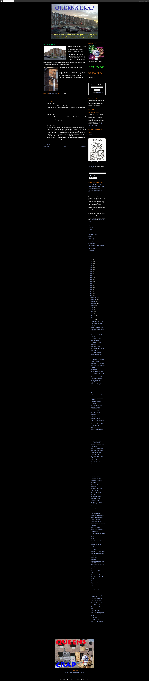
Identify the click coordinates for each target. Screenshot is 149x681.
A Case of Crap (94, 390)
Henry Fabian (61, 95)
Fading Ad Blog (91, 231)
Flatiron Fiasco (94, 490)
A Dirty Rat (93, 344)
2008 (91, 293)
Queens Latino (91, 243)
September (94, 303)
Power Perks (94, 472)
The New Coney (94, 531)
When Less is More (95, 418)
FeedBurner (100, 92)
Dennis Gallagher (52, 95)
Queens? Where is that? (96, 392)
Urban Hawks (91, 250)
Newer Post (46, 146)
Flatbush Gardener (92, 232)
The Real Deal (91, 248)
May (92, 311)
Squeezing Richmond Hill (96, 480)
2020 (91, 269)
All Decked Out (94, 459)
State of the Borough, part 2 (97, 448)
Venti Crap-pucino (95, 593)
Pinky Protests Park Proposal (97, 517)
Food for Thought (95, 474)
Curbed (90, 229)
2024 (91, 261)
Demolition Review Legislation (97, 363)
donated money (69, 73)
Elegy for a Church (95, 585)
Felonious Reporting (95, 519)
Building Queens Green (96, 508)
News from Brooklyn (95, 510)
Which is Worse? (95, 386)
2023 (91, 263)
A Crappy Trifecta (95, 572)
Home (65, 146)
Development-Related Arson (97, 625)
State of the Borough (95, 527)
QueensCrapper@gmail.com (94, 78)
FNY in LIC (93, 435)
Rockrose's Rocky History (97, 606)
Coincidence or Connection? (97, 450)
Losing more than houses (96, 452)
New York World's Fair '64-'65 (94, 184)
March (92, 315)
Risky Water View (95, 433)
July (92, 307)
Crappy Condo (94, 437)
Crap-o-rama (93, 557)
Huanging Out (94, 494)
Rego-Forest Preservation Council (96, 186)
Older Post (83, 146)
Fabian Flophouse (95, 500)
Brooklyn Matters (95, 340)
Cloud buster (94, 536)
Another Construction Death (97, 327)
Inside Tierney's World (96, 410)
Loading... (90, 134)
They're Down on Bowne (96, 464)
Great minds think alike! (96, 598)
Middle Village (76, 95)
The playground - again (96, 600)
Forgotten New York (92, 234)
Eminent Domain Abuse (96, 604)
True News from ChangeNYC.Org (95, 190)
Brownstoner (91, 227)
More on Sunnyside (95, 498)
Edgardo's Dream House (96, 574)
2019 (91, 271)
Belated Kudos (94, 627)
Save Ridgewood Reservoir (94, 188)
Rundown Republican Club (97, 371)
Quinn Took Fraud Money (96, 462)
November (93, 299)
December (93, 297)
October (93, 301)
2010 (91, 289)
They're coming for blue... (96, 591)
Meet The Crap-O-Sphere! (97, 570)
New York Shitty (92, 240)
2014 (91, 281)
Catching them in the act (96, 568)
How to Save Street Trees (97, 412)
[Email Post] (65, 93)
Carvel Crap (93, 482)
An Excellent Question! (96, 496)
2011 (91, 287)
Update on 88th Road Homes (97, 348)
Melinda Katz (68, 95)
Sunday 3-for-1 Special (96, 492)
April (92, 313)
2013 (91, 283)
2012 (91, 285)
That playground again (96, 478)
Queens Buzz (91, 241)
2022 (91, 265)
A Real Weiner (94, 559)
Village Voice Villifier (95, 629)
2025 (91, 259)
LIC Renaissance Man (96, 352)
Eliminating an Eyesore (96, 566)
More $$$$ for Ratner (95, 346)
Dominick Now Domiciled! (96, 405)
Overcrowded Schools (96, 521)
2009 (91, 291)
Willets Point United (92, 192)
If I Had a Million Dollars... (97, 506)
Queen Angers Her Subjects (97, 321)
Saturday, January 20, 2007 (55, 111)
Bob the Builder (94, 578)
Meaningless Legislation (96, 589)
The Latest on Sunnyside (96, 439)
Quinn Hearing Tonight (96, 342)
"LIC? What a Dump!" (96, 384)
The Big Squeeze (95, 361)
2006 (91, 632)
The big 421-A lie (94, 466)
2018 (91, 273)
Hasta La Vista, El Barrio (96, 488)
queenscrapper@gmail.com (74, 672)
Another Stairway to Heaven (97, 515)
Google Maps (94, 219)
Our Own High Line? (95, 619)
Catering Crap (94, 369)
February (93, 317)
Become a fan (91, 166)
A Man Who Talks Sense (96, 468)
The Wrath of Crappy (95, 454)
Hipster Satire (94, 486)
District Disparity (94, 350)
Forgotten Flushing (95, 583)
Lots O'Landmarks (95, 332)
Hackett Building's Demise (97, 529)
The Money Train (95, 476)
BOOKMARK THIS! (95, 484)
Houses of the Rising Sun (96, 470)
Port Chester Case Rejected (97, 564)
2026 (91, 257)
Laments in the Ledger (96, 396)
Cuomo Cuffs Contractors (96, 388)
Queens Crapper (53, 93)
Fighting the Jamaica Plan (97, 587)
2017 (91, 275)
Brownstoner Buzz (95, 427)
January (93, 319)
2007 (91, 295)
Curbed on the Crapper (96, 338)
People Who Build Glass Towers (98, 576)
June (92, 309)
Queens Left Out (94, 580)
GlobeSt (90, 236)
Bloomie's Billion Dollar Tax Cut (98, 551)
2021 (91, 267)
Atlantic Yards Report (93, 225)
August (93, 305)
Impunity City (91, 238)
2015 (91, 279)
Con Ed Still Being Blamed (97, 539)
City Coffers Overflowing (96, 394)
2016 (91, 277)
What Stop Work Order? (96, 602)
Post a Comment (47, 144)
